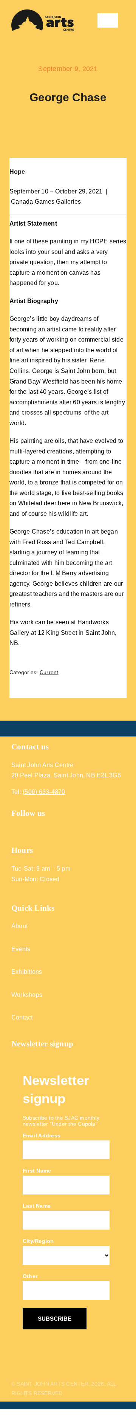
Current (49, 672)
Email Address (41, 1135)
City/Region (38, 1241)
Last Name (37, 1206)
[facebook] (14, 828)
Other (30, 1276)
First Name (37, 1171)
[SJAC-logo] (42, 12)
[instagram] (28, 828)
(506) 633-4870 (44, 792)
